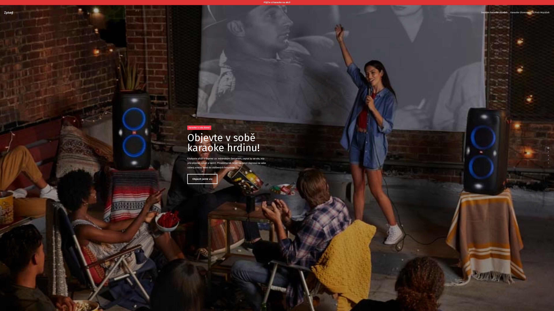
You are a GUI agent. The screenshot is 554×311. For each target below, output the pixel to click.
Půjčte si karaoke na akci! (277, 2)
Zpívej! (8, 12)
